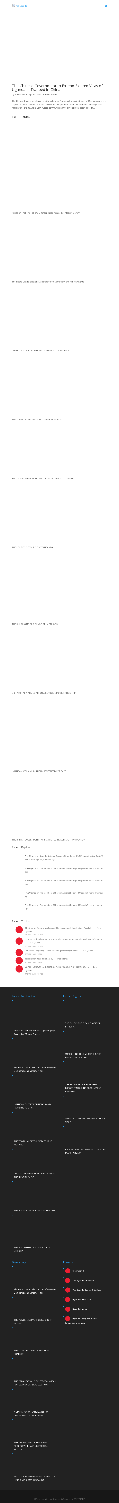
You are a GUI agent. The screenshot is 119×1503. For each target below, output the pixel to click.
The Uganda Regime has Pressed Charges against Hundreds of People (57, 928)
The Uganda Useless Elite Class (86, 1290)
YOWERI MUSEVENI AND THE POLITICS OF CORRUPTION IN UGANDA (55, 967)
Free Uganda (21, 94)
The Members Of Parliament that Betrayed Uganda (63, 868)
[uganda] (59, 130)
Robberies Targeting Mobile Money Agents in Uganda (50, 950)
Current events (50, 94)
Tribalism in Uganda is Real (37, 958)
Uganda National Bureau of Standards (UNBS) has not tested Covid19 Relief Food (62, 939)
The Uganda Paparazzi (83, 1280)
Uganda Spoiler (79, 1309)
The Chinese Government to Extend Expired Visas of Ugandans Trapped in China (57, 87)
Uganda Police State (81, 1299)
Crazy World (78, 1271)
